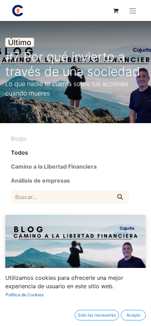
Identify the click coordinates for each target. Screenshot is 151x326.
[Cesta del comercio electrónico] (116, 10)
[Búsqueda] (120, 197)
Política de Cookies (25, 294)
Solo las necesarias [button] (97, 315)
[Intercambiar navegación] (132, 10)
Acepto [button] (133, 315)
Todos (19, 152)
